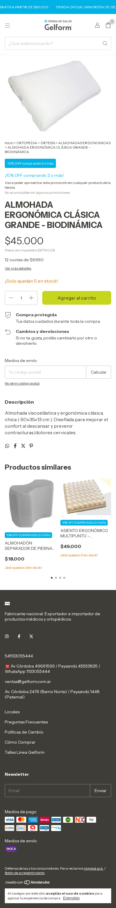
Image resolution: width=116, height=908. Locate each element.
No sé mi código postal (22, 383)
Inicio (9, 143)
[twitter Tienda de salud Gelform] (31, 636)
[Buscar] (105, 43)
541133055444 (19, 656)
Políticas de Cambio (24, 732)
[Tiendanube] (28, 884)
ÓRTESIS (47, 143)
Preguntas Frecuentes (26, 722)
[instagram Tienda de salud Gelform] (7, 636)
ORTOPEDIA (26, 143)
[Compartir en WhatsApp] (7, 446)
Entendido (71, 898)
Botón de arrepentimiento (25, 873)
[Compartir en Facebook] (15, 446)
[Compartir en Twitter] (23, 446)
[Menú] (7, 25)
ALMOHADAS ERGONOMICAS (84, 143)
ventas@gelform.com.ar (28, 681)
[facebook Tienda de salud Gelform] (19, 636)
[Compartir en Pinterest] (31, 446)
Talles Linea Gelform (25, 752)
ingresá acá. (94, 868)
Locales (12, 712)
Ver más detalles (18, 268)
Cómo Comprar (20, 742)
